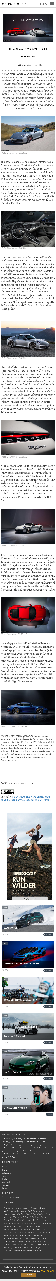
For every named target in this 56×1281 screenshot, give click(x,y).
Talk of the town (32, 1217)
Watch (18, 1247)
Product (31, 1244)
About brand (30, 1142)
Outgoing (43, 1208)
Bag (17, 1238)
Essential (38, 1154)
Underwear (17, 1223)
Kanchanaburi (23, 1208)
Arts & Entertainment (44, 1148)
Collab (13, 1235)
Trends (33, 1238)
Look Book (46, 1223)
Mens (13, 1229)
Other (42, 1211)
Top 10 (6, 1157)
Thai (29, 1211)
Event (39, 1244)
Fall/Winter (37, 1235)
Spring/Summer (43, 1232)
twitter (5, 1179)
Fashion (8, 1139)
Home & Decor (10, 1151)
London (34, 1208)
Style (6, 1145)
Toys (10, 783)
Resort (28, 1214)
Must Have (28, 1154)
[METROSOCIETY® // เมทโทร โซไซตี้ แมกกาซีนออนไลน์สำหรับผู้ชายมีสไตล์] (14, 4)
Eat (5, 1208)
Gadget (50, 1114)
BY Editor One (28, 56)
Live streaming (17, 1142)
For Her (42, 1142)
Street (48, 1214)
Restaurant (29, 1232)
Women (7, 1217)
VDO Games (10, 1211)
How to (16, 1148)
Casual (7, 1232)
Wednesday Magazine (13, 1197)
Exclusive (18, 1154)
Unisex (7, 1214)
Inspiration (26, 1145)
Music (6, 1229)
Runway (17, 1139)
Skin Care (22, 1241)
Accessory (9, 1238)
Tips (44, 1241)
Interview (41, 1220)
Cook (35, 1211)
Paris (14, 1226)
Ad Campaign (39, 1229)
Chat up (21, 1226)
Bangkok (28, 1223)
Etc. (34, 1214)
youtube (5, 1185)
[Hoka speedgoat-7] (29, 858)
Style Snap (43, 1145)
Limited (36, 1223)
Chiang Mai (18, 1217)
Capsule (22, 1235)
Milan (13, 1214)
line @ (4, 1170)
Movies (7, 1226)
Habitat (29, 1226)
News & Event (30, 1151)
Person (11, 1208)
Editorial (8, 1154)
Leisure (7, 1148)
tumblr (5, 1188)
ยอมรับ (28, 1274)
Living (17, 1250)
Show (19, 1229)
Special (7, 1223)
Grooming (15, 1145)
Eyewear (27, 1229)
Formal (7, 1220)
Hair (19, 1220)
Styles (6, 1235)
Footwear (8, 1250)
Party (43, 1217)
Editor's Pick (17, 1232)
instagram (6, 1173)
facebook (6, 1167)
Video (14, 1157)
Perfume (37, 1250)
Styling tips (9, 1247)
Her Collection (29, 1220)
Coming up (40, 1226)
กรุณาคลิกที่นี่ (47, 1271)
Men (29, 1235)
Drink (39, 1241)
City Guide (49, 1154)
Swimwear (21, 1211)
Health (46, 1244)
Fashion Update (29, 1139)
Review (20, 1214)
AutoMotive (22, 783)
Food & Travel (27, 1148)
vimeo (5, 1176)
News (14, 1241)
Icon (35, 1145)
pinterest (6, 1182)
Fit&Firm (32, 1241)
